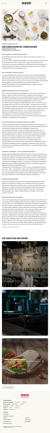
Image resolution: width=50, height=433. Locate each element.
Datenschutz (28, 419)
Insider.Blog (5, 414)
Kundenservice (6, 421)
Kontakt (5, 417)
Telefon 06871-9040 (7, 423)
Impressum (27, 417)
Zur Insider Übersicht (8, 387)
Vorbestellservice (7, 419)
